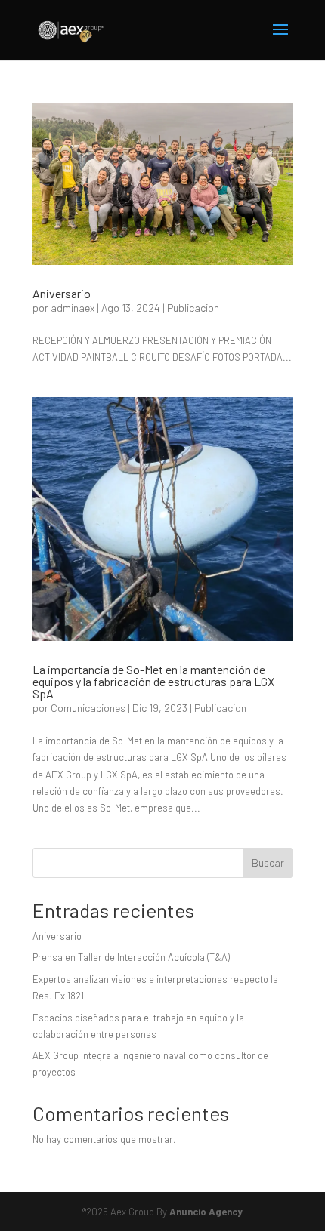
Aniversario (61, 293)
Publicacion (193, 307)
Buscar (268, 862)
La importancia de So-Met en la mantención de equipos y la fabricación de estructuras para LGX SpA (153, 681)
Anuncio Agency (206, 1212)
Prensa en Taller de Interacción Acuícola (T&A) (131, 957)
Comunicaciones (88, 707)
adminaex (72, 307)
